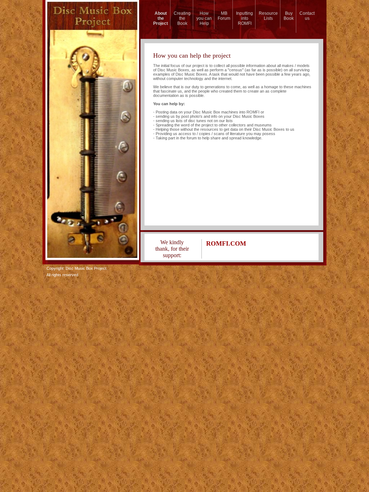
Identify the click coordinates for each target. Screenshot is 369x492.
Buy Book (289, 16)
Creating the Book (182, 18)
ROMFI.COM (226, 243)
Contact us (307, 16)
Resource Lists (268, 16)
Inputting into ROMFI (244, 18)
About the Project (160, 18)
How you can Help (204, 18)
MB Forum (224, 16)
